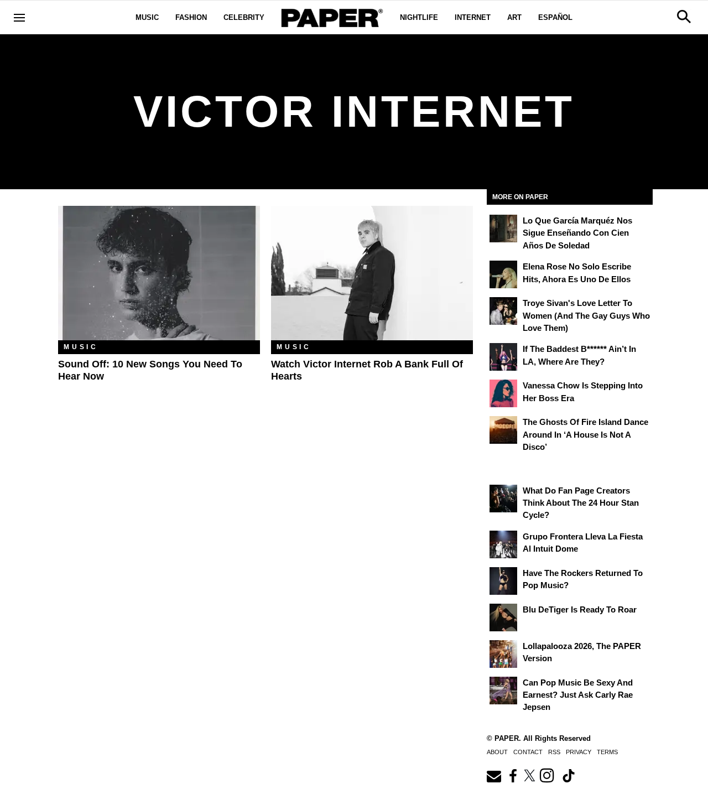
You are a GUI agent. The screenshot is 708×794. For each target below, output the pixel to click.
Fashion (191, 17)
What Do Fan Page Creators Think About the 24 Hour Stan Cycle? (581, 503)
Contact (528, 752)
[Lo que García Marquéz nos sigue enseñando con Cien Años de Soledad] (503, 228)
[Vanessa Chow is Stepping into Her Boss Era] (503, 393)
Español (555, 17)
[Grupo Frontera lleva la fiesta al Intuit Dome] (503, 544)
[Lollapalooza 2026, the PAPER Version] (503, 654)
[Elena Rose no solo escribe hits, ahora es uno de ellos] (503, 274)
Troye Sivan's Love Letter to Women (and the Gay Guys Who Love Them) (586, 315)
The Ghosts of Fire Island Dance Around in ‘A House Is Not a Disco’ (585, 434)
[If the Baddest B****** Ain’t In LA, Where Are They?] (503, 357)
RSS (554, 752)
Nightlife (419, 17)
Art (514, 17)
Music (147, 17)
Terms (607, 752)
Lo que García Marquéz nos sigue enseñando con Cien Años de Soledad (577, 233)
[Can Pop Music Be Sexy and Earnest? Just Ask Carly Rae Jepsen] (503, 690)
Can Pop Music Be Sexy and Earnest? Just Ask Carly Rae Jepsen (578, 695)
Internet (473, 17)
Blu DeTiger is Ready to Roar (580, 609)
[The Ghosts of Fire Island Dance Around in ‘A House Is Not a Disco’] (503, 430)
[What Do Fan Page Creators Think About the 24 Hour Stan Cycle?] (503, 498)
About (497, 752)
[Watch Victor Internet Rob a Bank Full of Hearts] (372, 273)
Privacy (578, 752)
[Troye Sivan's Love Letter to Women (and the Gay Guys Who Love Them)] (503, 311)
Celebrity (243, 17)
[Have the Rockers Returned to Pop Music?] (503, 581)
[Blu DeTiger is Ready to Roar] (503, 617)
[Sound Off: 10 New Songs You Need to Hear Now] (159, 273)
